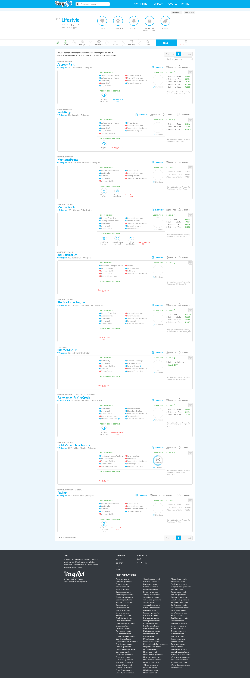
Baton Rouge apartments (124, 595)
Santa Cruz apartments (179, 613)
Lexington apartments (151, 618)
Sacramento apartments (179, 597)
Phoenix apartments (150, 673)
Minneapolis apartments (151, 641)
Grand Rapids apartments (125, 673)
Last (189, 54)
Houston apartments (150, 592)
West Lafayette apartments (180, 657)
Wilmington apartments (179, 662)
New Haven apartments (151, 657)
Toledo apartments (177, 636)
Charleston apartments (124, 618)
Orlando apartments (150, 665)
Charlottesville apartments (125, 623)
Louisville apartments (150, 623)
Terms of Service (70, 582)
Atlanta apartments (122, 587)
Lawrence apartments (151, 615)
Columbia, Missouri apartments (127, 641)
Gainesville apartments (124, 668)
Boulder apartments (123, 610)
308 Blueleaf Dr (67, 254)
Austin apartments (122, 589)
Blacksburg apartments (124, 600)
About (118, 560)
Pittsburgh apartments (179, 579)
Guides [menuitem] (157, 4)
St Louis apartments (178, 628)
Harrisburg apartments (151, 584)
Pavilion (62, 492)
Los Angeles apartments (151, 621)
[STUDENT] (134, 21)
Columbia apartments (123, 639)
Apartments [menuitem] (141, 4)
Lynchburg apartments (151, 626)
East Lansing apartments (124, 662)
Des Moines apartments (124, 654)
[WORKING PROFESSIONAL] (149, 21)
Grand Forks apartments (124, 670)
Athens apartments (122, 584)
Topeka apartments (178, 639)
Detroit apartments (122, 657)
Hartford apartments (150, 587)
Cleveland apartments (123, 634)
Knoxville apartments (150, 610)
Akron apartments (122, 579)
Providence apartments (179, 584)
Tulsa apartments (177, 647)
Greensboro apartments (151, 579)
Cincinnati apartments (123, 628)
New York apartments (151, 662)
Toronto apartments (178, 641)
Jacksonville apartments (151, 605)
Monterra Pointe (67, 159)
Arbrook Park (65, 64)
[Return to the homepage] (63, 4)
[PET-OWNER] (118, 21)
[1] (65, 42)
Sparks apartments (177, 621)
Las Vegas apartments (151, 613)
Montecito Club (67, 207)
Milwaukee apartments (151, 639)
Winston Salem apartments (180, 665)
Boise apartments (122, 605)
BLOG (139, 559)
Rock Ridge (64, 112)
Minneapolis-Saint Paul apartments (155, 644)
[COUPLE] (102, 21)
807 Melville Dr (66, 350)
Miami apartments (149, 636)
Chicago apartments (123, 626)
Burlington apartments (124, 615)
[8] (119, 42)
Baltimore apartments (123, 592)
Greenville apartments (151, 582)
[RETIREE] (165, 21)
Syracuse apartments (178, 631)
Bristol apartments (122, 613)
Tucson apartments (178, 644)
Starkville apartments (178, 626)
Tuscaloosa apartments (179, 649)
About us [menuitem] (172, 4)
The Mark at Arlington (71, 302)
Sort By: (170, 59)
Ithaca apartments (149, 602)
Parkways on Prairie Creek (73, 397)
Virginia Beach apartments (180, 652)
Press (118, 569)
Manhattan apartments (151, 631)
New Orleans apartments (152, 660)
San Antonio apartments (179, 602)
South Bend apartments (179, 618)
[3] (82, 42)
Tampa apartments (177, 634)
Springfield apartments (179, 623)
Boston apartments (122, 608)
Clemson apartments (123, 631)
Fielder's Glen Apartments (73, 445)
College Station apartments (125, 636)
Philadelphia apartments (151, 670)
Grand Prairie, (65, 400)
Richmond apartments (178, 592)
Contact (119, 563)
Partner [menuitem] (185, 4)
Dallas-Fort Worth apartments (126, 649)
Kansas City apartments (151, 608)
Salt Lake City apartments (180, 600)
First (167, 54)
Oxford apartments (150, 668)
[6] (103, 42)
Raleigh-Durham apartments (181, 587)
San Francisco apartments (180, 608)
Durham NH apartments (124, 660)
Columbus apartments (124, 644)
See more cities (176, 668)
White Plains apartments (179, 660)
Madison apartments (150, 628)
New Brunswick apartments (153, 654)
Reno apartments (177, 589)
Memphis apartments (150, 634)
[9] (131, 42)
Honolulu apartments (150, 589)
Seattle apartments (177, 615)
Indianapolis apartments (151, 595)
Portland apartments (178, 582)
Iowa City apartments (150, 597)
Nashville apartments (150, 649)
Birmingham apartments (124, 597)
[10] (147, 42)
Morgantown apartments (152, 647)
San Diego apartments (178, 605)
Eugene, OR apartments (124, 665)
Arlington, (63, 67)
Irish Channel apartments (152, 600)
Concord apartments (123, 647)
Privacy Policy (82, 582)
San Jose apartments (178, 610)
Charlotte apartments (123, 621)
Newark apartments (150, 652)
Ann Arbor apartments (124, 582)
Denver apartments (123, 652)
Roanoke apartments (178, 595)
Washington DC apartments (180, 654)
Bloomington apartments (124, 602)
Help (117, 566)
